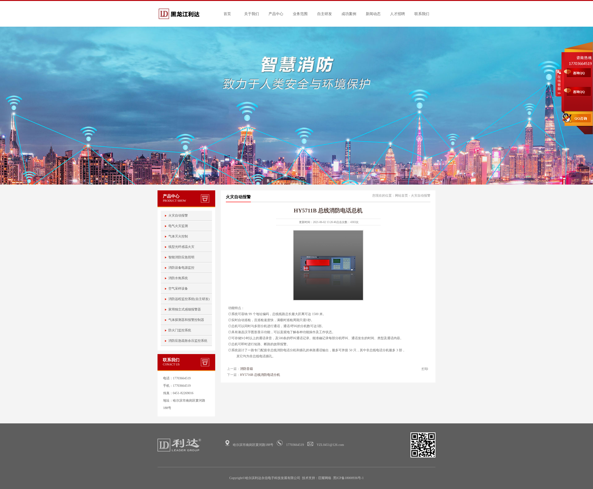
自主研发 (324, 14)
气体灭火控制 (178, 236)
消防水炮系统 (178, 278)
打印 (425, 369)
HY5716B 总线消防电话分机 (260, 375)
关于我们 (251, 14)
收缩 (558, 82)
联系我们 (421, 14)
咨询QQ (579, 73)
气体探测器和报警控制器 (186, 320)
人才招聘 (397, 14)
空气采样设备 (178, 288)
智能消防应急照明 (181, 257)
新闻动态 (373, 14)
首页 (227, 14)
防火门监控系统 (179, 330)
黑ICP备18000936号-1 (348, 478)
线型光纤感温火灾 (181, 247)
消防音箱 (246, 369)
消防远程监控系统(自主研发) (189, 299)
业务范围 (300, 14)
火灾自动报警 (178, 215)
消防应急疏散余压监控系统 (187, 340)
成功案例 (348, 14)
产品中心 (275, 14)
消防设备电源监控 (181, 267)
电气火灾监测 (178, 226)
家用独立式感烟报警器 (184, 309)
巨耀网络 (324, 478)
